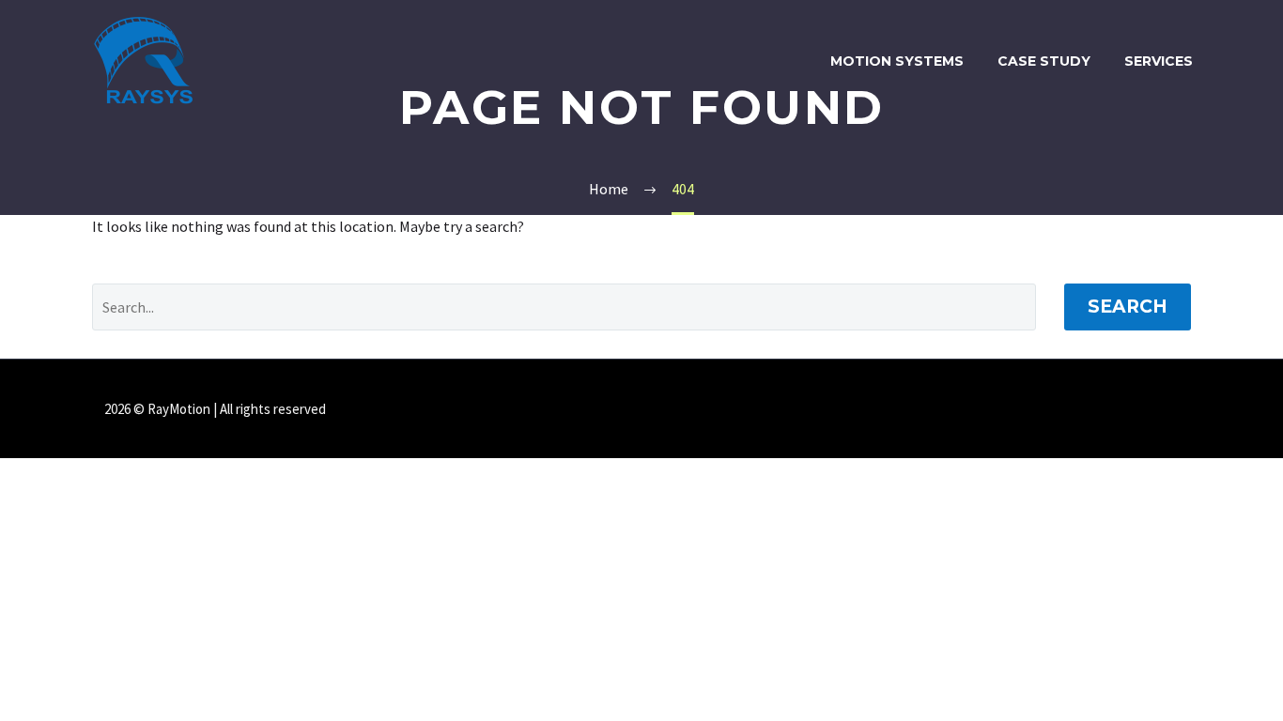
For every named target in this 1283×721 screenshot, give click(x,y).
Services (1158, 61)
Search (1127, 306)
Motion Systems (897, 61)
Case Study (1043, 61)
